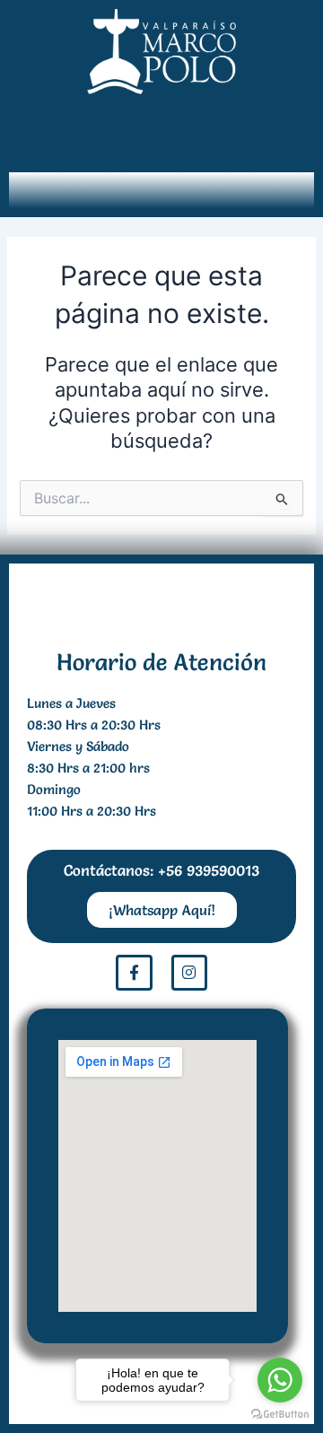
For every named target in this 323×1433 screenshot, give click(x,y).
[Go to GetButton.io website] (280, 1414)
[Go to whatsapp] (280, 1380)
